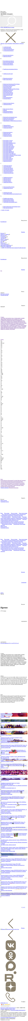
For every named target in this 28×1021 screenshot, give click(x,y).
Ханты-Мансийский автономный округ (12, 193)
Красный (13, 481)
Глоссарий (3, 240)
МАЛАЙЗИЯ (14, 321)
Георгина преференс (5, 895)
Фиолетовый (8, 486)
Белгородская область (8, 55)
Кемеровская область (8, 90)
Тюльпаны (21, 521)
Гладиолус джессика (5, 753)
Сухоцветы (16, 521)
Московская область (8, 111)
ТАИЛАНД (17, 325)
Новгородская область (8, 119)
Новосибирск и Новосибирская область (12, 120)
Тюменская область (7, 182)
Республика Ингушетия (8, 146)
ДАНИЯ (22, 318)
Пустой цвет (4, 484)
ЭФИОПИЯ (22, 328)
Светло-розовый (15, 484)
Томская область (7, 179)
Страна (2, 317)
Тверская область (7, 178)
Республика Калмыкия (8, 147)
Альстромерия (4, 515)
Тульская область (7, 181)
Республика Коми (7, 150)
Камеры (23, 232)
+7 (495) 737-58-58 (5, 210)
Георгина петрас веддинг (6, 879)
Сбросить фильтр (5, 487)
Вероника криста (4, 824)
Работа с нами (4, 239)
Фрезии (16, 523)
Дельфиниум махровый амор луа (8, 787)
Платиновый (16, 482)
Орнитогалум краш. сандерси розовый (9, 742)
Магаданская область (8, 109)
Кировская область (7, 91)
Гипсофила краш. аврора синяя (8, 851)
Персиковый (9, 482)
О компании (4, 236)
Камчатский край (7, 87)
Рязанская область (7, 161)
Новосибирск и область (18, 43)
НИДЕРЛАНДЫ (21, 321)
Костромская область (8, 92)
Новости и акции (5, 234)
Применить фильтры (13, 487)
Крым (4, 96)
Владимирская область (8, 61)
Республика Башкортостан (9, 143)
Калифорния (3, 221)
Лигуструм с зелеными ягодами (8, 806)
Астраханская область (8, 50)
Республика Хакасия (8, 158)
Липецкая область (7, 104)
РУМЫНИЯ (13, 324)
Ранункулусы (15, 520)
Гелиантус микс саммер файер (8, 728)
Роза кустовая (11, 27)
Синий (5, 485)
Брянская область (7, 56)
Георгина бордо (4, 856)
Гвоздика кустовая (16, 516)
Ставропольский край (8, 172)
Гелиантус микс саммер (6, 735)
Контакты (3, 235)
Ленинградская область (8, 103)
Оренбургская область (8, 126)
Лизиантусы (23, 514)
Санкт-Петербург (8, 43)
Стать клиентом (4, 244)
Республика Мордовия (8, 152)
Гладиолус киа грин (5, 722)
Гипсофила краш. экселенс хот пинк (9, 775)
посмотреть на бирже (21, 721)
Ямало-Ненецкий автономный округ (11, 206)
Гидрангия (10, 514)
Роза (2, 513)
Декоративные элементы (21, 518)
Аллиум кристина (5, 780)
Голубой (15, 480)
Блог (2, 241)
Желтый (20, 480)
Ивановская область (8, 78)
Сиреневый (10, 485)
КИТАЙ (12, 320)
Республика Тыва (7, 157)
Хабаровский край (7, 192)
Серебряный (22, 484)
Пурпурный (21, 482)
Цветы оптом (4, 500)
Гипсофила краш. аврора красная (8, 844)
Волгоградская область (8, 62)
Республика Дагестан (8, 145)
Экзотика (3, 525)
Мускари (9, 519)
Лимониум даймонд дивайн (7, 761)
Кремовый (17, 481)
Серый (2, 485)
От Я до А (16, 643)
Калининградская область (9, 85)
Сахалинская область (8, 169)
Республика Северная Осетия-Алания (12, 155)
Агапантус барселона (5, 861)
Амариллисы (10, 515)
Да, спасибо (3, 14)
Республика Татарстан (8, 156)
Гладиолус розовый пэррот (7, 837)
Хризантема (20, 523)
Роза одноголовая (23, 513)
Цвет (2, 479)
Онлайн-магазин (22, 247)
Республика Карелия (8, 149)
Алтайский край (7, 47)
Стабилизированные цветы (7, 521)
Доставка (3, 238)
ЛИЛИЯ (6, 27)
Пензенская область (7, 132)
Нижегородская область (8, 118)
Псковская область (7, 136)
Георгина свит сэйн (5, 884)
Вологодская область (8, 63)
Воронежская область (8, 64)
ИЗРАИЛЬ (9, 319)
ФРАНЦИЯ (11, 328)
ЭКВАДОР (16, 328)
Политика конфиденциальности (8, 1007)
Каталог (3, 233)
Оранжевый (3, 482)
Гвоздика (21, 515)
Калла (18, 514)
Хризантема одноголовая (19, 524)
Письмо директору (5, 1009)
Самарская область (7, 165)
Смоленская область (8, 171)
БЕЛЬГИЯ (8, 318)
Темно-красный (17, 485)
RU (1, 270)
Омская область (7, 125)
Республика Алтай (7, 141)
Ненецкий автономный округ (10, 117)
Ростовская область (7, 159)
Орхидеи (19, 519)
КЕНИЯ (8, 320)
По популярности (5, 643)
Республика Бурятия (8, 144)
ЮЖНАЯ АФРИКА (5, 329)
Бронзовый (10, 480)
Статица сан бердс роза (6, 813)
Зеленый (24, 480)
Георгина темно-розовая (6, 867)
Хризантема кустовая (7, 524)
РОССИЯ (3, 324)
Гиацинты (13, 518)
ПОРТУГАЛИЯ (22, 323)
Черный (13, 486)
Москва (2, 43)
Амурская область (7, 48)
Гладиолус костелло (5, 717)
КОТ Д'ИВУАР (7, 321)
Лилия (5, 519)
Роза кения (7, 513)
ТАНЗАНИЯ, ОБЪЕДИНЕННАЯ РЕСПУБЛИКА (14, 326)
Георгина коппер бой (5, 747)
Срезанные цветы (5, 501)
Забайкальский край (8, 73)
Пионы (6, 520)
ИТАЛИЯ (20, 319)
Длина (2, 339)
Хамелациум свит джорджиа (7, 819)
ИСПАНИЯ (15, 319)
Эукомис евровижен (5, 872)
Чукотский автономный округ (10, 202)
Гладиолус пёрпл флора (6, 830)
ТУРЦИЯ (24, 326)
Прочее (10, 520)
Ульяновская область (8, 188)
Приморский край (7, 134)
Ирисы (15, 514)
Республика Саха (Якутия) (9, 153)
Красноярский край (7, 95)
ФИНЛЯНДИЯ (4, 328)
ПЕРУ (12, 323)
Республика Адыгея (8, 140)
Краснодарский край (8, 93)
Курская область (7, 98)
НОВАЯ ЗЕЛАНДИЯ (6, 323)
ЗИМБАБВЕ (4, 319)
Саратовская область (8, 168)
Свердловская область (8, 170)
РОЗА (2, 27)
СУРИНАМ (12, 325)
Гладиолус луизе (4, 767)
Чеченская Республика (8, 199)
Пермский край (6, 133)
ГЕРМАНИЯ (17, 318)
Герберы (9, 518)
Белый (2, 480)
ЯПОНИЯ (12, 329)
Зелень (2, 519)
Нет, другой (9, 14)
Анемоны (16, 515)
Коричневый (8, 481)
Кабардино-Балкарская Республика (11, 84)
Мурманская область (8, 112)
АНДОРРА (3, 318)
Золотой (3, 481)
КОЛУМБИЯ (17, 320)
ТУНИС (19, 326)
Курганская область (7, 97)
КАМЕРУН (3, 320)
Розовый (9, 484)
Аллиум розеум (4, 799)
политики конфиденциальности (8, 1017)
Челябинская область (8, 198)
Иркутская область (7, 79)
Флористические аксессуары (7, 523)
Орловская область (7, 127)
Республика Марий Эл (8, 151)
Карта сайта (12, 1009)
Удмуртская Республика (8, 186)
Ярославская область (8, 207)
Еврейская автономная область (10, 69)
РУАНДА (7, 324)
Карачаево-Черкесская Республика (11, 88)
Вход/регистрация (13, 247)
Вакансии (3, 242)
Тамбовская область (8, 177)
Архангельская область (8, 49)
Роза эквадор (5, 514)
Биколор (6, 480)
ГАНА (12, 318)
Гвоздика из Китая (6, 516)
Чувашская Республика (8, 200)
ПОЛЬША (16, 323)
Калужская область (7, 86)
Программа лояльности (6, 245)
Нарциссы (14, 519)
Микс (21, 481)
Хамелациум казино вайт (6, 794)
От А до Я (11, 643)
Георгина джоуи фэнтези (6, 890)
